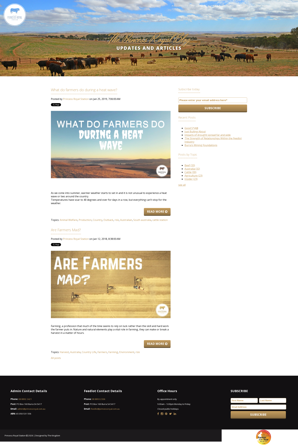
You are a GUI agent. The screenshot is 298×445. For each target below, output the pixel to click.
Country (97, 220)
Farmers (102, 352)
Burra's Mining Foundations (201, 145)
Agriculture (194, 175)
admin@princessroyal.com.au (31, 408)
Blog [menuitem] (244, 5)
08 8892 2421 (25, 399)
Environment (126, 352)
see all (182, 185)
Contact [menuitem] (261, 5)
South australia (142, 220)
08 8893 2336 (98, 399)
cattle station (160, 220)
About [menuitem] (176, 5)
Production (85, 220)
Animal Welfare (68, 220)
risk (117, 220)
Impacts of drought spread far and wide (208, 135)
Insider (191, 179)
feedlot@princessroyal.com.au (105, 408)
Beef (190, 165)
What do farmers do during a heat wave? (84, 89)
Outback (108, 220)
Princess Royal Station (76, 99)
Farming (113, 352)
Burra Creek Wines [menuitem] (221, 5)
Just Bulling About (195, 131)
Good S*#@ (191, 128)
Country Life (89, 352)
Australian (126, 220)
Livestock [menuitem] (194, 5)
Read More (156, 211)
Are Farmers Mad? (66, 229)
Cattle (190, 172)
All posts (56, 358)
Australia (75, 352)
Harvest (64, 352)
